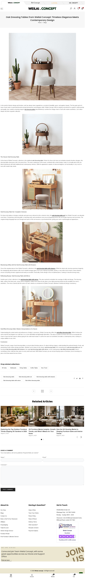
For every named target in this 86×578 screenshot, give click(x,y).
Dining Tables (23, 368)
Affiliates (3, 522)
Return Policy (32, 516)
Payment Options (33, 530)
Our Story (3, 510)
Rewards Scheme (33, 527)
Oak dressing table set (25, 376)
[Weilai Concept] (13, 2)
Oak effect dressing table (32, 380)
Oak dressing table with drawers (46, 376)
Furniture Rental (5, 533)
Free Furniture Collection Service (10, 536)
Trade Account (4, 527)
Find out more (6, 560)
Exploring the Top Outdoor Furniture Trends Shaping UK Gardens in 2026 (14, 430)
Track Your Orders (34, 513)
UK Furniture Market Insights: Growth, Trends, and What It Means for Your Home (42, 431)
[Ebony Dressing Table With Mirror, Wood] (42, 306)
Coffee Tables (34, 368)
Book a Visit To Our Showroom (9, 519)
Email (45, 457)
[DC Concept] (72, 2)
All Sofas (4, 368)
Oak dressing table (8, 376)
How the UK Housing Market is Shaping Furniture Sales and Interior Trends (69, 431)
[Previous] (77, 437)
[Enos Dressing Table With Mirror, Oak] (42, 242)
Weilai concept (39, 570)
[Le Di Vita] (53, 2)
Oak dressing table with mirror (12, 380)
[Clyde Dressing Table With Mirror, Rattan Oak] (42, 189)
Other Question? (33, 524)
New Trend (44, 368)
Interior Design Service (7, 530)
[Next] (81, 437)
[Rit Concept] (34, 2)
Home (39, 22)
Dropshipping (4, 524)
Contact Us (4, 516)
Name (3, 457)
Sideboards (13, 368)
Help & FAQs (32, 510)
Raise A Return (33, 519)
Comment (4, 464)
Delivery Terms (33, 522)
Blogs (45, 22)
